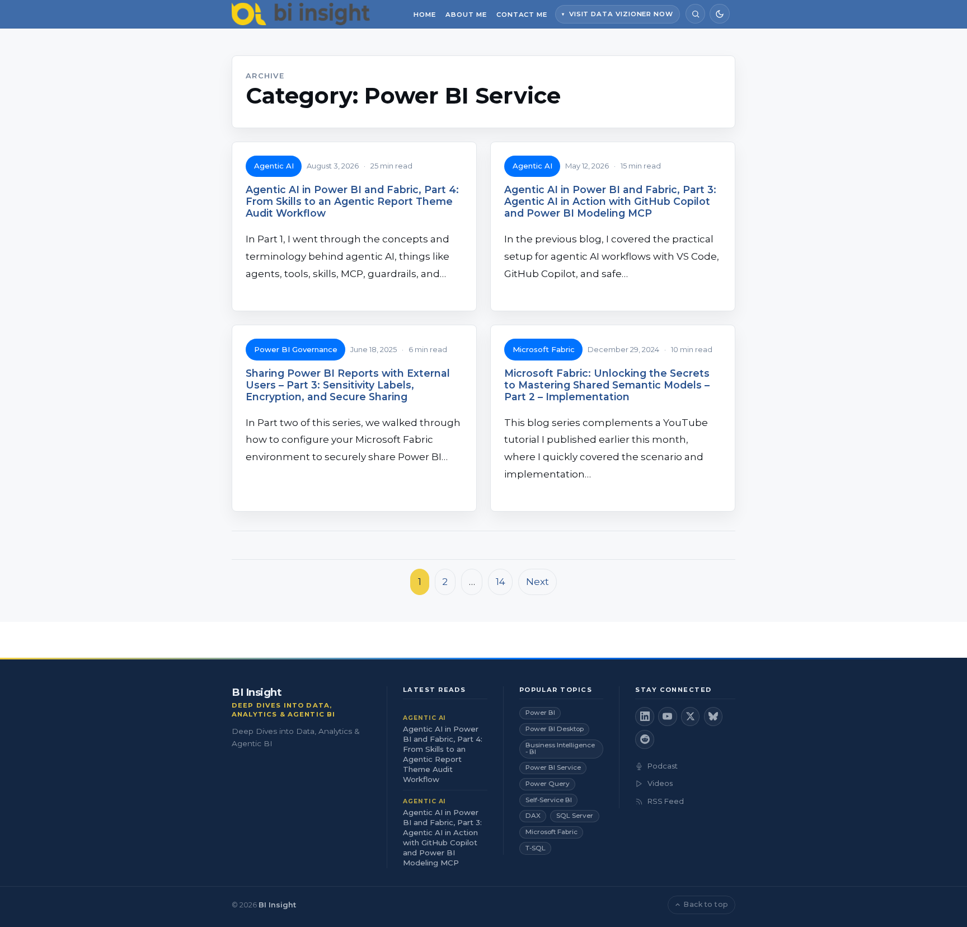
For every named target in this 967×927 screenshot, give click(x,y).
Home (425, 14)
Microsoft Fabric (544, 349)
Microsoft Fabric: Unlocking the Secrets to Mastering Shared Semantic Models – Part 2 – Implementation (607, 384)
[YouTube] (667, 716)
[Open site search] (695, 14)
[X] (690, 716)
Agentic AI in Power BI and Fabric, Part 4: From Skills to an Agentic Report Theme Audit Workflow (352, 201)
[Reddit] (644, 739)
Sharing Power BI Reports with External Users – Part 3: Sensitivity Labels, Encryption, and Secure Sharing (348, 384)
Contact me (521, 14)
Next (537, 581)
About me (465, 14)
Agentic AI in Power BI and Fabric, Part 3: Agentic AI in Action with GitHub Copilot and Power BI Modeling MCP (610, 201)
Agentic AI (274, 165)
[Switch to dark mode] (719, 14)
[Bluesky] (713, 716)
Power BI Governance (295, 349)
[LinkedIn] (644, 716)
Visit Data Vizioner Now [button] (621, 14)
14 (500, 581)
